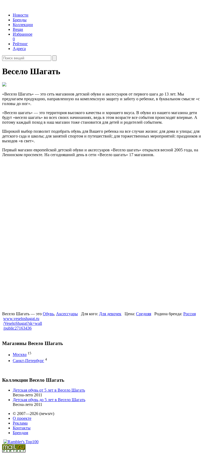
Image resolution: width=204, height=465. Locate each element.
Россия (189, 314)
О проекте (22, 418)
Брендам (20, 432)
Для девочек (110, 314)
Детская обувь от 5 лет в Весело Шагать (49, 390)
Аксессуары (67, 314)
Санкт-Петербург (28, 360)
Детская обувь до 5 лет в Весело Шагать (49, 399)
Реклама (20, 423)
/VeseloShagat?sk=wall (22, 323)
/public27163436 (17, 328)
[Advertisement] (43, 233)
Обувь (48, 314)
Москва (20, 354)
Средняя (143, 314)
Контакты (22, 428)
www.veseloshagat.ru (21, 318)
